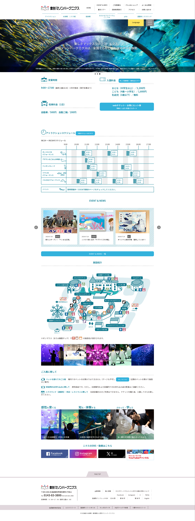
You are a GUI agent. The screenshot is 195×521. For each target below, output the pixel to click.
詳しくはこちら (153, 69)
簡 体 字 (122, 498)
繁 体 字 (137, 498)
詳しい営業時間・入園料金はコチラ (130, 81)
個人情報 (108, 491)
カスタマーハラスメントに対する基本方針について (132, 491)
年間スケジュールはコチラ (85, 133)
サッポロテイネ (105, 508)
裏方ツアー (102, 9)
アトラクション (50, 16)
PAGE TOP (97, 474)
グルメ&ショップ (131, 5)
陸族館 (88, 16)
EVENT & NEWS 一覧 (97, 253)
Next (192, 46)
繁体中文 (136, 33)
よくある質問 (146, 5)
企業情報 (97, 491)
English (136, 28)
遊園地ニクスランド (144, 16)
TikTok (147, 495)
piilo (125, 16)
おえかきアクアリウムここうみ (107, 16)
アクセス (132, 9)
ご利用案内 (117, 5)
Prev (3, 46)
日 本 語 (112, 498)
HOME (88, 8)
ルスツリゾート (71, 508)
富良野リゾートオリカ (87, 508)
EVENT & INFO (102, 5)
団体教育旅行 (117, 9)
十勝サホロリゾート (139, 508)
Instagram (131, 495)
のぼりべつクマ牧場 (121, 508)
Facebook (120, 495)
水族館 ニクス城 (69, 16)
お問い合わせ (146, 9)
